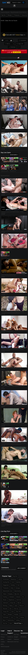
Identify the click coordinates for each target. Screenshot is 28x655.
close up (16, 608)
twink (4, 614)
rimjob (4, 599)
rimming (5, 605)
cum (13, 582)
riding (11, 605)
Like (11, 40)
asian (16, 605)
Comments (23, 40)
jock (12, 617)
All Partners (23, 636)
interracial (5, 602)
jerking (18, 620)
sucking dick (6, 582)
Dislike (2, 40)
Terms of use (4, 634)
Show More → (14, 154)
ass (23, 596)
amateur (13, 585)
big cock (17, 594)
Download (12, 47)
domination (6, 617)
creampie (11, 596)
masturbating (17, 591)
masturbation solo (7, 591)
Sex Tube (16, 634)
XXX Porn (16, 641)
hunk (10, 623)
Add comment (22, 568)
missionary (13, 579)
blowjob (10, 15)
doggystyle (6, 585)
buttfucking (11, 620)
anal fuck (18, 599)
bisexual (22, 605)
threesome (17, 15)
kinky (12, 588)
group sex (24, 15)
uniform (20, 579)
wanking (18, 582)
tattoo (4, 594)
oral (18, 585)
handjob (16, 614)
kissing (22, 617)
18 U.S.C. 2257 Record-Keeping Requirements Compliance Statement (17, 652)
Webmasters (10, 641)
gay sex (5, 623)
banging (10, 594)
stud (12, 611)
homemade (6, 579)
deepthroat (11, 599)
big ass (19, 602)
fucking (5, 596)
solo (10, 608)
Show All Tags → (18, 623)
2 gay (16, 617)
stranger (18, 588)
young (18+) (6, 611)
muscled (5, 608)
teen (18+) (18, 611)
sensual (18, 596)
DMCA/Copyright (5, 646)
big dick (4, 15)
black (4, 620)
